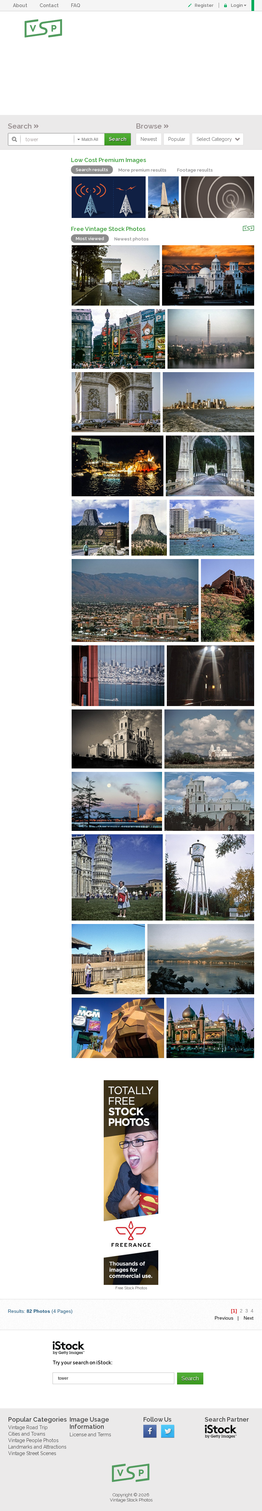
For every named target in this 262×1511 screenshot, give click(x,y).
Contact (50, 5)
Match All (90, 139)
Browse (149, 126)
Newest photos (131, 238)
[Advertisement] (153, 63)
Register (204, 5)
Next (248, 1318)
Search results (92, 169)
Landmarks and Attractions (37, 1447)
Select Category (214, 139)
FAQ (76, 5)
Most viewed (90, 238)
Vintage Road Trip (28, 1427)
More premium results (142, 170)
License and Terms (90, 1434)
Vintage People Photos (33, 1440)
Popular (176, 139)
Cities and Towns (26, 1434)
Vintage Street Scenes (32, 1453)
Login (237, 5)
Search (20, 126)
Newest (149, 139)
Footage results (195, 170)
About (21, 5)
